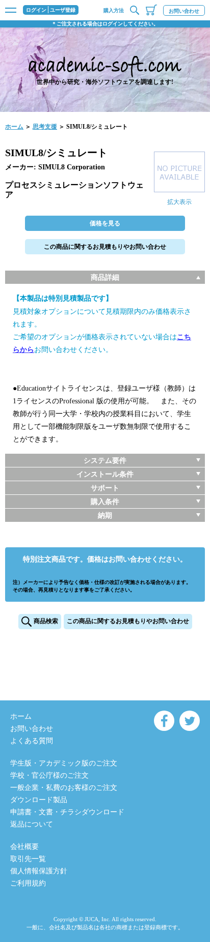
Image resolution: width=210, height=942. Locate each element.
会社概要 (24, 846)
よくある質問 (31, 741)
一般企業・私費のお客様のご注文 (63, 787)
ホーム (14, 126)
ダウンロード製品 (38, 800)
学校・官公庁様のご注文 (49, 775)
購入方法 (113, 10)
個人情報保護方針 (38, 871)
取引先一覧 (28, 859)
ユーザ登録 (62, 10)
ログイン (36, 10)
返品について (31, 824)
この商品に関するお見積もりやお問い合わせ (105, 246)
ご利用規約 (28, 883)
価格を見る (105, 223)
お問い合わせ (184, 11)
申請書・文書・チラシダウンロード (67, 812)
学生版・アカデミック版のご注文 (63, 763)
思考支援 (45, 126)
